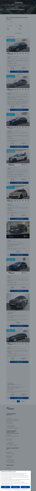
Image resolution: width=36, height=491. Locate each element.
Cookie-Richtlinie (8, 489)
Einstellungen (15, 487)
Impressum (25, 489)
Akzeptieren (25, 487)
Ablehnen (5, 487)
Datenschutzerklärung (17, 489)
